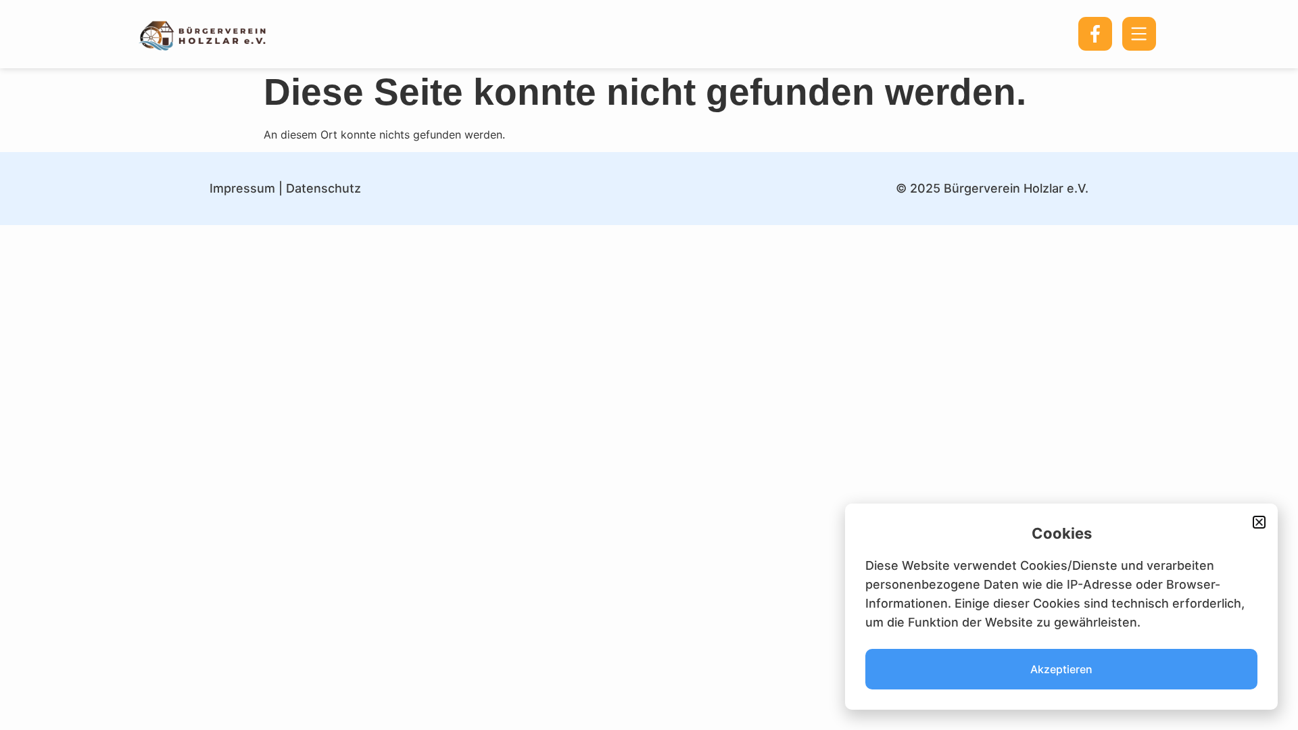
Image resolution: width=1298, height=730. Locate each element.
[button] (1259, 522)
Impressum (242, 188)
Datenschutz (323, 188)
